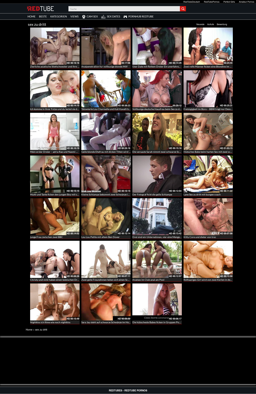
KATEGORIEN (58, 16)
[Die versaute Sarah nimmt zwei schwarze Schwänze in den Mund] (157, 131)
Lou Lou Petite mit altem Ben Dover (100, 237)
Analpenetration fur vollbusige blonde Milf (104, 66)
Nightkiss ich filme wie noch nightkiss (50, 322)
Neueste (200, 24)
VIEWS (74, 16)
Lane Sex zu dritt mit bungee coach (202, 194)
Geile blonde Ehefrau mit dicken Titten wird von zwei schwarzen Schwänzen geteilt (125, 151)
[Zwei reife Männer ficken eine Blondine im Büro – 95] (208, 46)
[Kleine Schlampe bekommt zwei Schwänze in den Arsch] (106, 174)
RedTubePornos (211, 1)
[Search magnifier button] (183, 8)
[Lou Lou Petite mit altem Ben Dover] (106, 216)
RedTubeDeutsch (191, 1)
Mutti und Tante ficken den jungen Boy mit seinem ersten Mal (63, 194)
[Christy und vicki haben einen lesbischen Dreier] (55, 259)
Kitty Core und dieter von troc (200, 237)
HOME (32, 16)
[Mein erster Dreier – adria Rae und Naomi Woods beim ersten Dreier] (55, 131)
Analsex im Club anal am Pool (148, 279)
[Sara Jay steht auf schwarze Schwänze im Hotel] (106, 302)
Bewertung (222, 24)
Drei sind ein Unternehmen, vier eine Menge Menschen (161, 237)
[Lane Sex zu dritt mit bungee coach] (208, 174)
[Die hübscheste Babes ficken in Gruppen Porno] (157, 302)
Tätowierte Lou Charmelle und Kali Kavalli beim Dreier (110, 109)
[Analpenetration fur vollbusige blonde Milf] (106, 46)
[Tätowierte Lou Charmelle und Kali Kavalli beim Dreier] (106, 88)
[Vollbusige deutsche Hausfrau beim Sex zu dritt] (157, 88)
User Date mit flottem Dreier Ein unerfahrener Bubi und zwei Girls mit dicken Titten (177, 66)
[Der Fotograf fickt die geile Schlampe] (157, 174)
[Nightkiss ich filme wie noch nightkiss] (55, 302)
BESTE (43, 16)
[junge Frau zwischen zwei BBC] (55, 216)
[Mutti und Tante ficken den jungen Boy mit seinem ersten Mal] (55, 174)
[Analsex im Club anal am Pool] (157, 259)
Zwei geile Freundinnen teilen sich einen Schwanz (108, 279)
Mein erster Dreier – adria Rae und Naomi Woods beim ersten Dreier (67, 151)
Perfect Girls (229, 1)
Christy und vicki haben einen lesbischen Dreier (56, 279)
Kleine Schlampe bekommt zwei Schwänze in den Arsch (111, 194)
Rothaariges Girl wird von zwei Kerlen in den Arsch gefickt (215, 279)
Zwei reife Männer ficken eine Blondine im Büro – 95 (212, 66)
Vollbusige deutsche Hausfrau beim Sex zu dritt (157, 109)
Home (29, 329)
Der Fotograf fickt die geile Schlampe (152, 194)
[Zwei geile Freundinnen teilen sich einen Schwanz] (106, 259)
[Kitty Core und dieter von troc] (208, 216)
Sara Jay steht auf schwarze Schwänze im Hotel (106, 322)
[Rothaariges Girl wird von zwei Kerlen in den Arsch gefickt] (208, 259)
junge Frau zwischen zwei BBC (46, 237)
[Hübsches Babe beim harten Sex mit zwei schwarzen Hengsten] (208, 131)
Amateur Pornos (246, 1)
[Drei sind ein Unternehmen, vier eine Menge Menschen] (157, 216)
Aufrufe (210, 24)
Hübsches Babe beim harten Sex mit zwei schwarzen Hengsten (217, 151)
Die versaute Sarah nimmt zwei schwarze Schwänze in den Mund (166, 151)
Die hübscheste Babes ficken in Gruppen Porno (157, 322)
